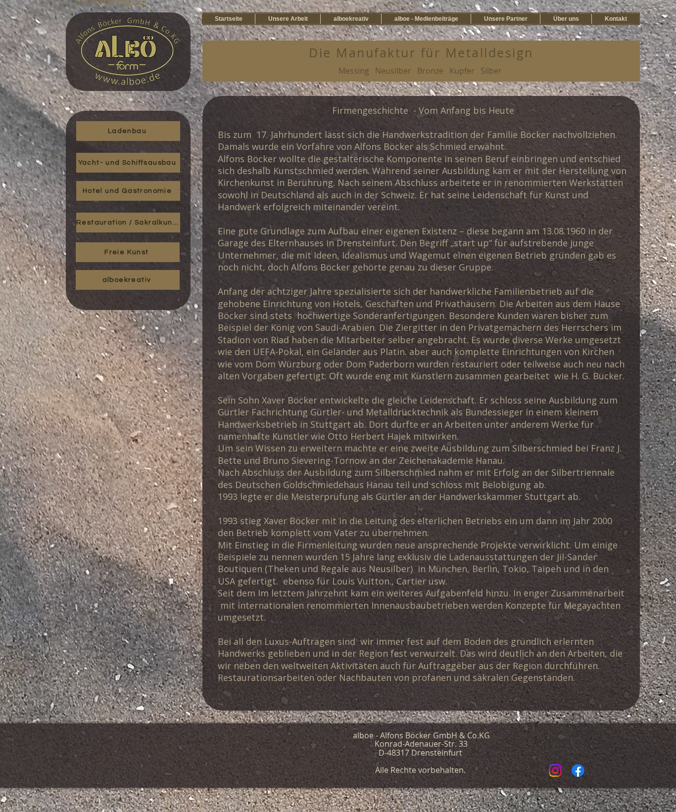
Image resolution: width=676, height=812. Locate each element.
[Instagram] (555, 770)
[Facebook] (578, 770)
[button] (287, 19)
